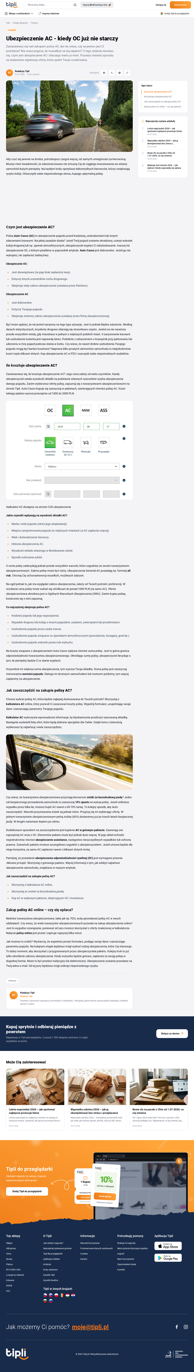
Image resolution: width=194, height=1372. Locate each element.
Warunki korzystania (90, 1243)
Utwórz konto (180, 5)
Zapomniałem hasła (126, 1264)
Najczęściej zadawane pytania (57, 1248)
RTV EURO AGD (13, 1269)
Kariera (83, 1259)
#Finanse (12, 981)
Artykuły (47, 1264)
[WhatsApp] (119, 73)
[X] (112, 73)
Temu (8, 1253)
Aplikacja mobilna (51, 1259)
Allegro (9, 1243)
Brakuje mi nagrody (126, 1243)
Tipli (8, 23)
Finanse (34, 23)
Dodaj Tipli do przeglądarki (27, 1191)
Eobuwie (10, 1280)
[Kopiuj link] (127, 73)
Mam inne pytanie (125, 1259)
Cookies (84, 1253)
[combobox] (51, 5)
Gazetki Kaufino (50, 1280)
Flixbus (9, 1264)
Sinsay (9, 1259)
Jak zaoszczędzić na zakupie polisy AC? (162, 101)
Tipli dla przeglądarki (52, 1253)
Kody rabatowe (50, 1269)
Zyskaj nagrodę (105, 1196)
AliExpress (11, 1248)
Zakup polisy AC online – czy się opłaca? (162, 106)
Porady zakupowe (20, 23)
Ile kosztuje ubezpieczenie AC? (158, 96)
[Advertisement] (29, 199)
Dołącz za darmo (170, 1033)
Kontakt (121, 1269)
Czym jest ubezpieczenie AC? (158, 92)
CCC (8, 1291)
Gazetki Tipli (49, 1275)
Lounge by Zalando (15, 1275)
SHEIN (9, 1285)
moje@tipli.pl (90, 1327)
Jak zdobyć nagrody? (53, 1243)
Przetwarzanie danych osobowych (96, 1248)
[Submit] (75, 5)
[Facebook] (104, 73)
